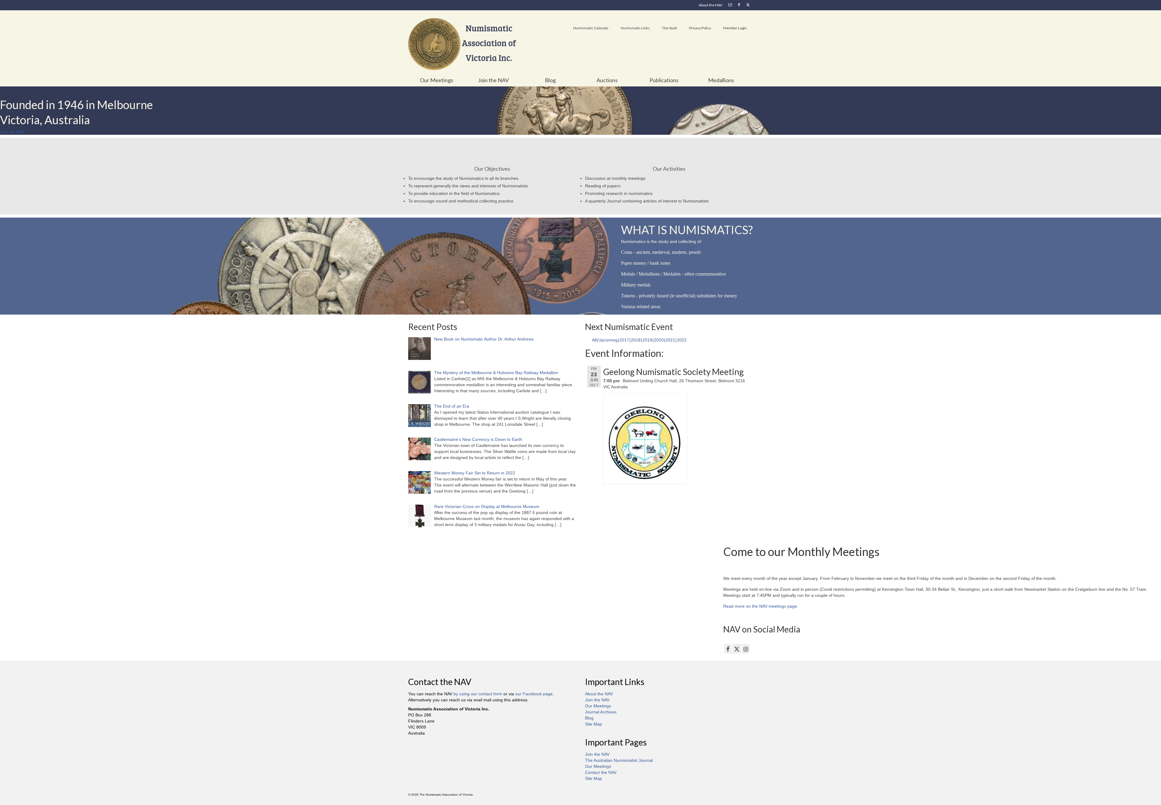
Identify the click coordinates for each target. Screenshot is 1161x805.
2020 (659, 340)
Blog (589, 718)
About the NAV (599, 693)
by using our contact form (478, 693)
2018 (636, 340)
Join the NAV (597, 699)
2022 (682, 340)
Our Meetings (598, 705)
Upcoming (608, 340)
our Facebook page (534, 693)
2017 (624, 340)
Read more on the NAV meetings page (760, 606)
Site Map (593, 724)
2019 (647, 340)
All (594, 340)
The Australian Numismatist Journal (619, 760)
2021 (670, 340)
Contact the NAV (600, 772)
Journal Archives (600, 712)
